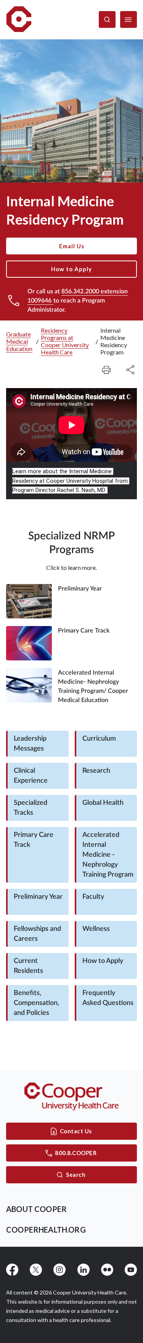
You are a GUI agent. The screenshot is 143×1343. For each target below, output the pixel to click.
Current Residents (28, 966)
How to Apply (71, 268)
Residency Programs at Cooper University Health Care (65, 341)
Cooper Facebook (12, 1270)
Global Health (103, 802)
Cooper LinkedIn (83, 1270)
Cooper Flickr (107, 1270)
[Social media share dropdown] (106, 370)
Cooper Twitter (36, 1270)
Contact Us (76, 1131)
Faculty (93, 896)
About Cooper (36, 1209)
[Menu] (128, 19)
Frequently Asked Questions (107, 998)
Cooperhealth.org (46, 1229)
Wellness (96, 929)
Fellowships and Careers (37, 934)
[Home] (19, 19)
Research (96, 770)
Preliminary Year (38, 896)
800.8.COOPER (75, 1152)
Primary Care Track (33, 840)
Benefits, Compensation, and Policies (36, 1003)
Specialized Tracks (30, 807)
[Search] (107, 19)
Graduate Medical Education (19, 341)
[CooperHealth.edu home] (71, 1096)
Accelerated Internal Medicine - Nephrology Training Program (107, 855)
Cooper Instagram (59, 1270)
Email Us (71, 246)
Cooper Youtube (131, 1270)
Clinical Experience (31, 775)
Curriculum (99, 738)
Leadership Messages (30, 743)
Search (75, 1174)
